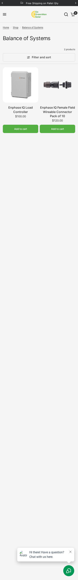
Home (6, 27)
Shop (15, 27)
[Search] (66, 14)
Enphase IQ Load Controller (20, 110)
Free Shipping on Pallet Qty (42, 3)
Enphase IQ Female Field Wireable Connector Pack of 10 (57, 112)
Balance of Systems (32, 27)
